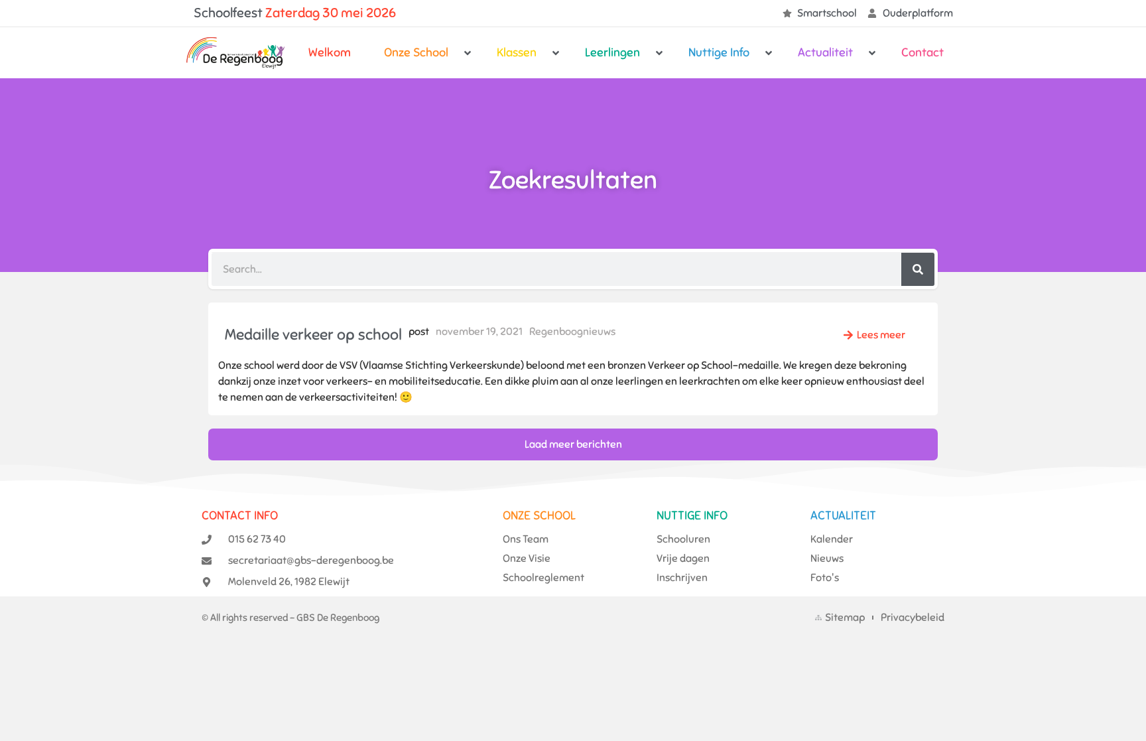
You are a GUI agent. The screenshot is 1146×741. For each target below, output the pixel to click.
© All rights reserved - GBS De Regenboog (290, 618)
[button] (423, 53)
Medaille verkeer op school (313, 334)
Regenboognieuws (572, 331)
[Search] (917, 269)
